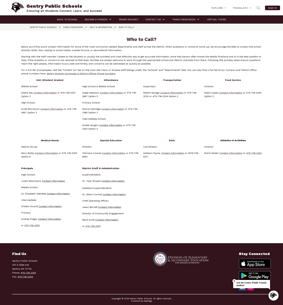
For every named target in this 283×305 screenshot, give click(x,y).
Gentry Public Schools (43, 27)
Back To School (67, 19)
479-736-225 (92, 226)
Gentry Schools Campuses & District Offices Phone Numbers (81, 73)
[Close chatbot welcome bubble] (234, 281)
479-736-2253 (254, 153)
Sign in (272, 7)
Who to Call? (126, 27)
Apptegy (148, 301)
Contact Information (171, 92)
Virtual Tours (216, 19)
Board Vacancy (128, 19)
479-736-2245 (25, 276)
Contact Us (153, 19)
